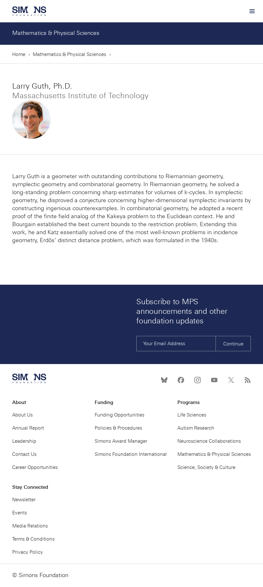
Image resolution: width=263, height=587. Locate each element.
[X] (231, 380)
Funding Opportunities (119, 415)
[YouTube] (214, 380)
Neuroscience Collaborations (209, 441)
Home (18, 54)
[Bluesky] (164, 380)
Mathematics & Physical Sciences (55, 32)
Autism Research (195, 428)
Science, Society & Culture (206, 467)
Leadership (24, 441)
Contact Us (24, 454)
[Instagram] (197, 380)
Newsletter (24, 500)
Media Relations (30, 526)
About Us (22, 415)
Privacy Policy (27, 552)
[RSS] (247, 380)
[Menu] (252, 11)
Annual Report (28, 428)
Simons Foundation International (131, 454)
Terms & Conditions (33, 539)
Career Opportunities (35, 467)
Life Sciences (191, 415)
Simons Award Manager (121, 441)
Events (19, 513)
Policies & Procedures (118, 428)
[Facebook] (181, 380)
